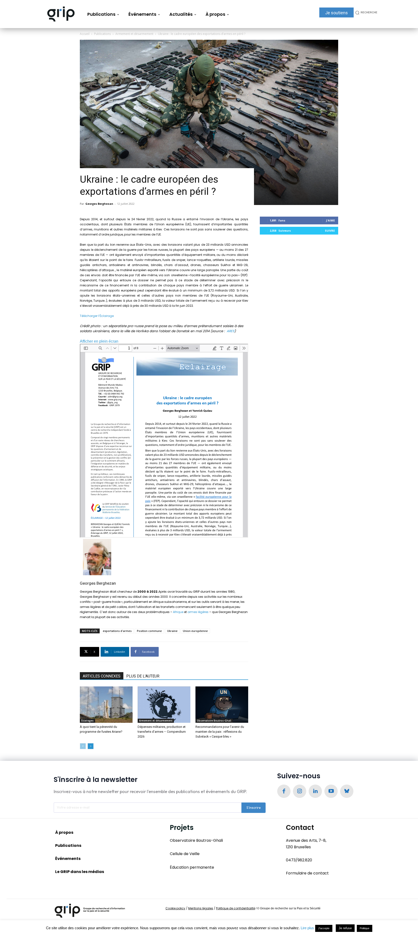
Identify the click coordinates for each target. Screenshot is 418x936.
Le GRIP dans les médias (79, 871)
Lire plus (307, 928)
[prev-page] (83, 746)
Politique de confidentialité (235, 908)
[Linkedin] (315, 791)
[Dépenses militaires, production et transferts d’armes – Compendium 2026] (164, 704)
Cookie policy (175, 908)
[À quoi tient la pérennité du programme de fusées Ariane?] (106, 704)
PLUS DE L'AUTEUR (142, 676)
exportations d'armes (117, 631)
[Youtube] (331, 791)
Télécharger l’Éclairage (97, 316)
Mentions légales (200, 908)
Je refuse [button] (345, 928)
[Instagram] (299, 791)
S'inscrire (253, 807)
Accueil (85, 34)
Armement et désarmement (134, 34)
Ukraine (172, 631)
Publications (102, 34)
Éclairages (87, 720)
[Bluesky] (346, 791)
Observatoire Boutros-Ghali (214, 720)
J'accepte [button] (323, 928)
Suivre (330, 230)
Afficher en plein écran (99, 341)
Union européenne (195, 631)
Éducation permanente (192, 867)
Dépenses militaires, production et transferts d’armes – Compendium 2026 (162, 731)
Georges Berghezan (99, 203)
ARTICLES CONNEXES (101, 676)
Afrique (178, 612)
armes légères (198, 612)
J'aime (330, 220)
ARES (230, 331)
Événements (68, 858)
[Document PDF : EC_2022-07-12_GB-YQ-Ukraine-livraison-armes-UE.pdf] (164, 441)
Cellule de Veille (185, 854)
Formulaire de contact (307, 873)
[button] (365, 12)
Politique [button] (364, 928)
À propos (64, 832)
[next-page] (91, 746)
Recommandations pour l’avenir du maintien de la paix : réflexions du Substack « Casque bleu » (219, 731)
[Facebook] (284, 791)
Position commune (149, 631)
